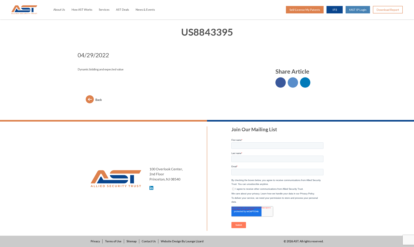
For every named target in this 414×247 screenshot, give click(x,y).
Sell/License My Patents (304, 9)
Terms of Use (113, 241)
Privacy (95, 241)
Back (98, 100)
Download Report (387, 9)
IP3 (334, 9)
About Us (59, 9)
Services (104, 9)
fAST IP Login (357, 9)
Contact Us (149, 241)
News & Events (145, 9)
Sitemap (131, 241)
